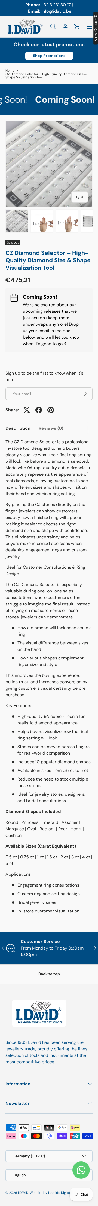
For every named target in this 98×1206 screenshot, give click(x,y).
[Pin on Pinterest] (51, 410)
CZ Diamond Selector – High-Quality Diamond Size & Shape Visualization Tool (46, 75)
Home (9, 70)
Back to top (49, 973)
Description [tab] (17, 428)
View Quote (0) (95, 28)
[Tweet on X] (27, 410)
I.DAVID (23, 1193)
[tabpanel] (49, 676)
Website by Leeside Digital (50, 1193)
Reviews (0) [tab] (51, 428)
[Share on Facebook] (39, 410)
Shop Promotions (49, 55)
